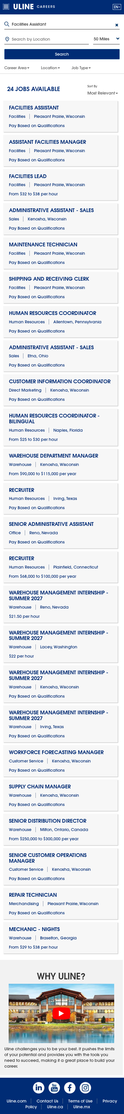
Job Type (80, 67)
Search (62, 54)
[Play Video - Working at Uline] (61, 1013)
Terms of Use (80, 1101)
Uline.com (17, 1101)
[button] (117, 7)
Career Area (15, 67)
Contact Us (47, 1101)
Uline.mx (81, 1106)
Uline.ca (55, 1106)
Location (49, 67)
